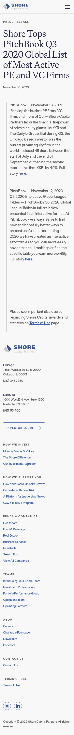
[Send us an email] (7, 706)
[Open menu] (67, 6)
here (22, 173)
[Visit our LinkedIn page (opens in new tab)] (18, 706)
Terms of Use (39, 322)
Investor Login (20, 428)
